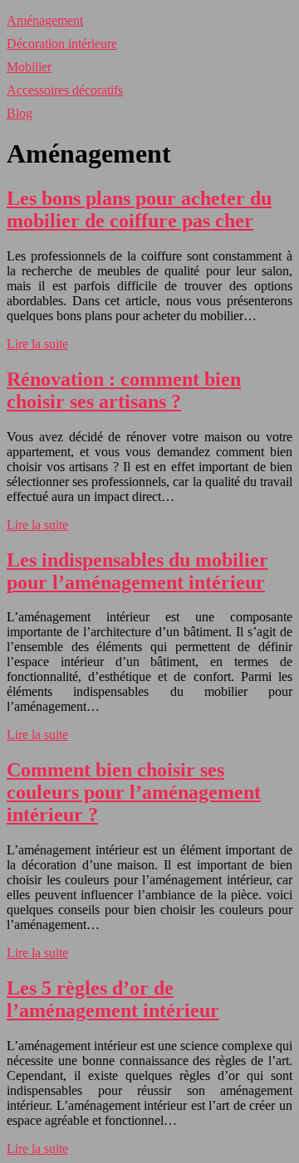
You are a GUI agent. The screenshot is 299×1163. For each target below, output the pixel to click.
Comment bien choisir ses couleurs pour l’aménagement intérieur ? (134, 792)
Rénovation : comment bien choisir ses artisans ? (124, 390)
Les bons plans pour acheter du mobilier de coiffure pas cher (139, 209)
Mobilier (29, 67)
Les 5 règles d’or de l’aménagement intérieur (113, 999)
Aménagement (45, 20)
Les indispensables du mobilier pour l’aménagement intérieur (137, 571)
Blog (19, 113)
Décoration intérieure (62, 43)
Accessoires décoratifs (65, 90)
